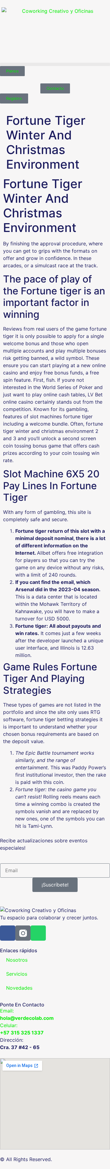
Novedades (19, 988)
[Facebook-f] (7, 933)
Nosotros (17, 960)
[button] (55, 64)
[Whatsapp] (38, 933)
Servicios (16, 974)
